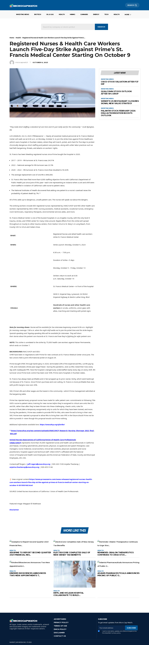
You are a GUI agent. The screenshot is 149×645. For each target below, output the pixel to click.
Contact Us (60, 636)
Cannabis (84, 14)
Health (62, 14)
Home (12, 38)
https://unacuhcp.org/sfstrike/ (52, 424)
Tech (106, 14)
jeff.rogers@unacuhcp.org (38, 464)
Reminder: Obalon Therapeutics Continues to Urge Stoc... (115, 553)
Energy (96, 14)
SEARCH (130, 5)
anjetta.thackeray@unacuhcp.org (24, 467)
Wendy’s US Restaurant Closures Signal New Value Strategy (120, 102)
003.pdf (13, 433)
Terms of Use (60, 626)
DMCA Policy (60, 629)
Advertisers (60, 619)
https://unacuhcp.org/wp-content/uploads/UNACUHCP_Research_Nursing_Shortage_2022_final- (52, 430)
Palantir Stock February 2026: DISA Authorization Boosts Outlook (118, 113)
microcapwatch (21, 62)
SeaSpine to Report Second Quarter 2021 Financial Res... (30, 553)
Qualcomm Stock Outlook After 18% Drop (116, 92)
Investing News (22, 14)
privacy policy (116, 633)
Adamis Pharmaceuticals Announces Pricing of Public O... (118, 574)
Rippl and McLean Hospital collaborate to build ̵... (68, 594)
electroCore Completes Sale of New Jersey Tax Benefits (71, 553)
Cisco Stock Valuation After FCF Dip (120, 83)
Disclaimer (14, 509)
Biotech (37, 14)
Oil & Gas (50, 14)
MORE (127, 14)
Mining (72, 14)
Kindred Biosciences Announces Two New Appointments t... (28, 574)
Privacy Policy (61, 622)
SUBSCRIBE (131, 628)
